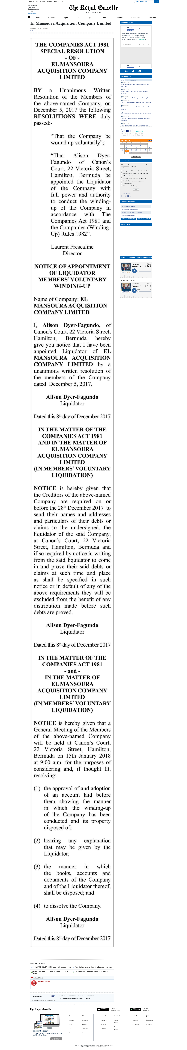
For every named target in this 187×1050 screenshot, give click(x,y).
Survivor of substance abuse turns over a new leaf (136, 102)
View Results (126, 193)
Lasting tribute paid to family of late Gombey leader (136, 98)
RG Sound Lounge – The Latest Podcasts (136, 257)
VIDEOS (42, 1)
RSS (63, 1)
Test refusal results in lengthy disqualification (134, 125)
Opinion (91, 18)
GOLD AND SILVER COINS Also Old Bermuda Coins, (52, 967)
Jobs (104, 18)
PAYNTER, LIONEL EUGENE (130, 209)
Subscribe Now (32, 13)
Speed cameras (127, 183)
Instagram (137, 1024)
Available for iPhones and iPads (115, 1009)
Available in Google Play (146, 1009)
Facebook (136, 1016)
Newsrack (85, 1033)
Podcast (149, 1024)
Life (78, 18)
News (37, 18)
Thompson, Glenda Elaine (128, 215)
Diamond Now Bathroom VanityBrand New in (91, 971)
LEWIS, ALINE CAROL (128, 206)
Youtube (149, 1016)
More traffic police (128, 176)
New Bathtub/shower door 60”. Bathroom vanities (93, 967)
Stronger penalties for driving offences (134, 178)
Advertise (103, 1029)
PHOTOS (49, 1)
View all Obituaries (128, 219)
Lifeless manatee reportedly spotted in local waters (136, 114)
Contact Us (104, 1020)
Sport (66, 18)
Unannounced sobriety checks (132, 186)
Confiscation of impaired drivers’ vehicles (135, 173)
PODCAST (57, 1)
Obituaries (119, 18)
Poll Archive (126, 196)
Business (52, 18)
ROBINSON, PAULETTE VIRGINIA (132, 212)
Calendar (84, 1029)
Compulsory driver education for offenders (135, 171)
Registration (117, 1016)
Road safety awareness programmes (133, 181)
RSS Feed (150, 1020)
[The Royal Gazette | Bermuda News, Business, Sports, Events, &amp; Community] (93, 7)
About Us (103, 1016)
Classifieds (135, 18)
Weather (84, 1024)
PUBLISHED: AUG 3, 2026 (128, 261)
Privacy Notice (116, 1021)
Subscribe (152, 18)
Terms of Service (89, 1004)
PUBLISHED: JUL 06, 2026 (128, 281)
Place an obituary (144, 219)
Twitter (136, 1020)
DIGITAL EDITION (33, 1)
